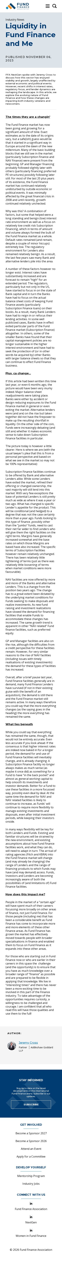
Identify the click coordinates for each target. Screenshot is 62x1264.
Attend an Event (31, 1149)
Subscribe (31, 1104)
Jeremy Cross (28, 1042)
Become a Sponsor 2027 (31, 1133)
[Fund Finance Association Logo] (18, 6)
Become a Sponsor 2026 (31, 1141)
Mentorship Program (31, 1176)
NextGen (31, 1222)
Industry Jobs (31, 1184)
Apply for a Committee (31, 1156)
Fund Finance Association (31, 1209)
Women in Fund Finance (31, 1236)
